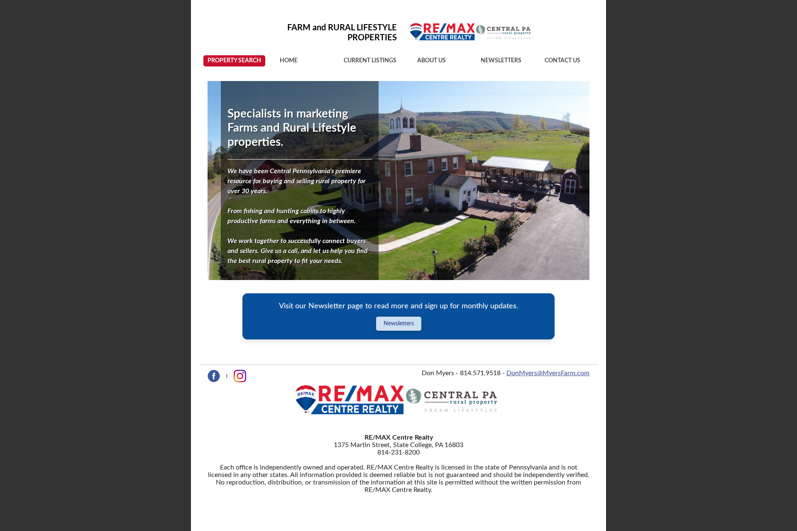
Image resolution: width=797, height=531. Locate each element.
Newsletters (501, 61)
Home (289, 61)
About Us (431, 61)
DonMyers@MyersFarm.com (547, 373)
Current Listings (370, 61)
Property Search (234, 61)
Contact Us (562, 61)
